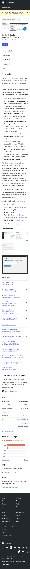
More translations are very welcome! (13, 224)
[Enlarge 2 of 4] (26, 234)
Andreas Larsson (22, 205)
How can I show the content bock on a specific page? (11, 290)
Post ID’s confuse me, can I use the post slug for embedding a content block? (10, 343)
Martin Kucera (20, 220)
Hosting (4, 504)
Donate (19, 518)
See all (26, 460)
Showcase (19, 498)
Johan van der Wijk (11, 40)
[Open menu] (27, 2)
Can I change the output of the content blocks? (9, 318)
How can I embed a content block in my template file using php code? (12, 356)
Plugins (18, 504)
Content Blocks (9, 78)
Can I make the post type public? (12, 336)
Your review (5, 460)
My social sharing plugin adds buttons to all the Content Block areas (9, 303)
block (18, 419)
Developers (5, 518)
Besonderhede (7, 51)
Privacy (4, 507)
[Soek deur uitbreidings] (19, 19)
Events (18, 515)
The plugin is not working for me (11, 363)
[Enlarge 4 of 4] (26, 257)
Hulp (4, 68)
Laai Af (5, 44)
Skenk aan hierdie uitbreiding (10, 487)
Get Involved (20, 512)
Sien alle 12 (25, 415)
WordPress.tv (7, 521)
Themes (18, 501)
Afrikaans (8, 543)
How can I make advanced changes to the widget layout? (11, 330)
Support (4, 515)
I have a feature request (9, 325)
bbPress (5, 533)
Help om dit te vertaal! (18, 13)
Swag (18, 521)
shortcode (20, 426)
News (3, 501)
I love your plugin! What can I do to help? (9, 368)
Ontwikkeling (7, 64)
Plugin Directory (6, 7)
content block (24, 419)
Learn (3, 512)
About (3, 498)
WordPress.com (7, 527)
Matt (4, 530)
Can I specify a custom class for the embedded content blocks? (12, 350)
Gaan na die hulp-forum (9, 472)
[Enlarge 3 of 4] (12, 246)
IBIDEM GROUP (21, 207)
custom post (25, 423)
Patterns (18, 507)
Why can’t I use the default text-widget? (8, 283)
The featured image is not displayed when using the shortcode (8, 311)
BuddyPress (6, 536)
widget (26, 426)
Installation (6, 60)
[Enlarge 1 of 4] (12, 234)
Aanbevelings (7, 55)
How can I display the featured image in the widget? (11, 296)
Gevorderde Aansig (7, 431)
